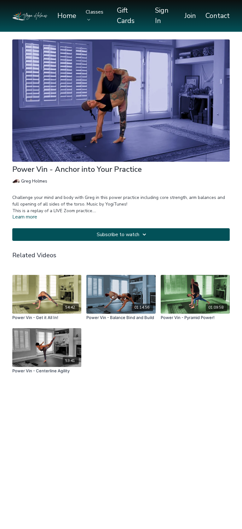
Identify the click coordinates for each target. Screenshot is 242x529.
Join (190, 15)
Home (66, 15)
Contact (217, 15)
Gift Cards (126, 16)
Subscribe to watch (118, 234)
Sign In (162, 16)
